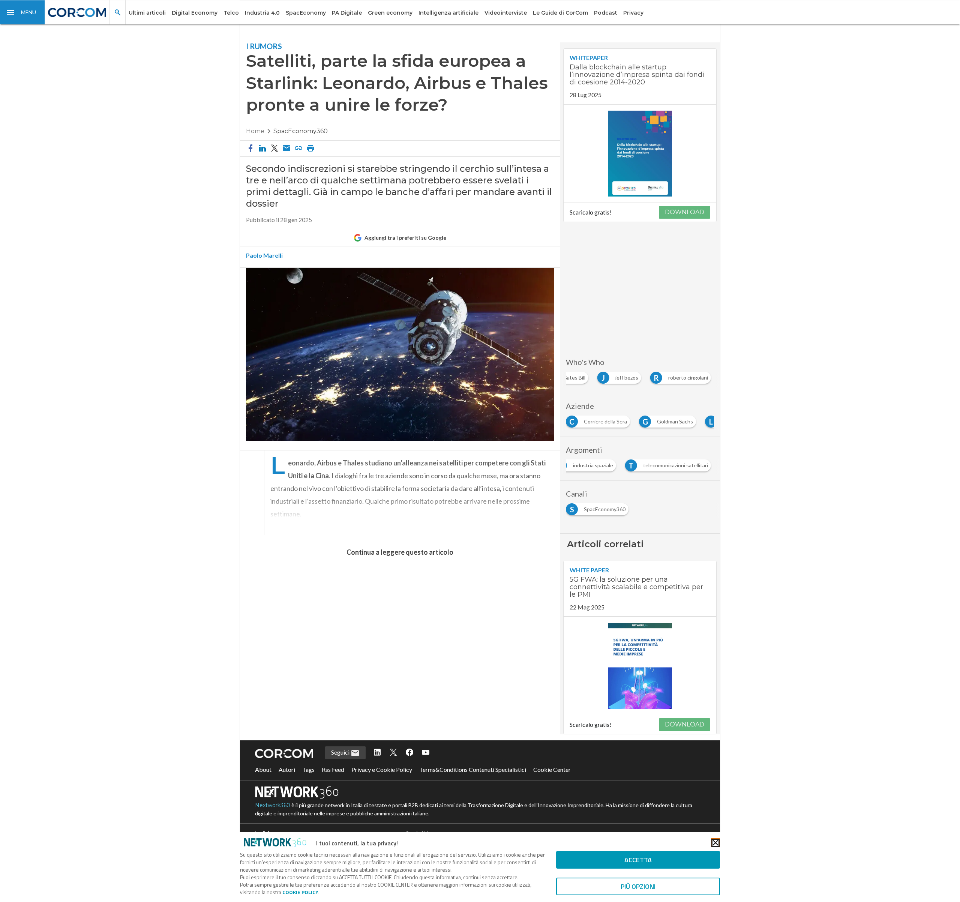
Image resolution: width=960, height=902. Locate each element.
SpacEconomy (306, 12)
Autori (287, 769)
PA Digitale (347, 12)
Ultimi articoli (147, 12)
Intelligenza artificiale (448, 12)
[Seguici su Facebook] (409, 752)
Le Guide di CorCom (560, 12)
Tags (308, 769)
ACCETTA (638, 860)
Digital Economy (195, 12)
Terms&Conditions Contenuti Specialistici (472, 769)
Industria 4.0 (262, 12)
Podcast (605, 12)
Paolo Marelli (264, 255)
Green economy (390, 12)
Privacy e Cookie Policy (381, 769)
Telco (231, 12)
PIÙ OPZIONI (638, 886)
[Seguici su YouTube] (425, 752)
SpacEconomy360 (300, 131)
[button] (22, 12)
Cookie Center (552, 769)
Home (255, 131)
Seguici (341, 752)
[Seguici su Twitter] (393, 752)
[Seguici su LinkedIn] (377, 752)
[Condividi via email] (286, 148)
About (263, 769)
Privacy (633, 12)
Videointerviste (505, 12)
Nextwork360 (272, 805)
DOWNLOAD (684, 212)
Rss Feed (333, 769)
